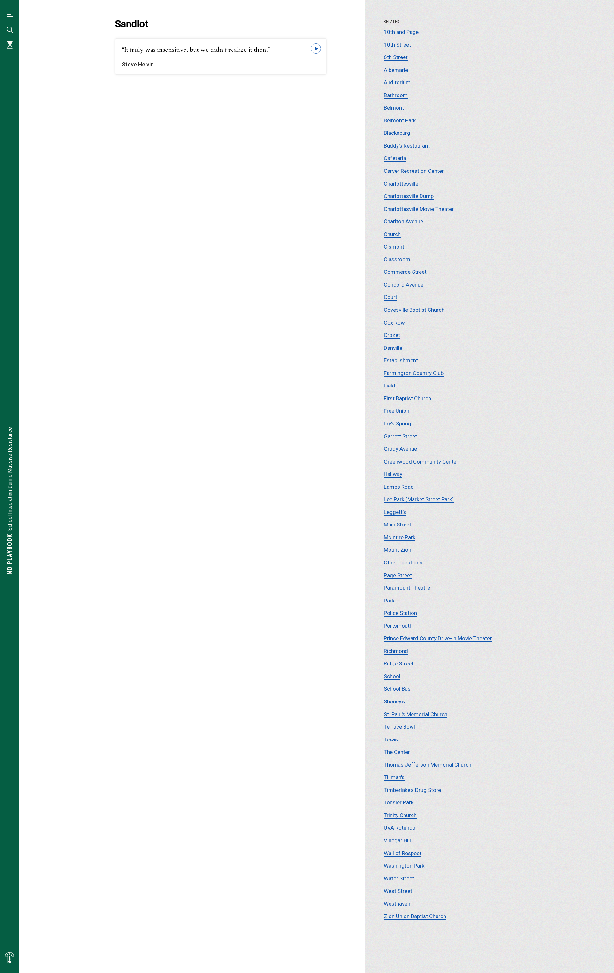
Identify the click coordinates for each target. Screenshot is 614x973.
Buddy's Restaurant (407, 145)
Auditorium (397, 82)
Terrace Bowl (399, 727)
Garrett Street (400, 436)
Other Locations (403, 562)
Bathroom (396, 95)
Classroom (397, 259)
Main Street (397, 524)
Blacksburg (397, 133)
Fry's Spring (397, 423)
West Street (398, 891)
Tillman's (394, 777)
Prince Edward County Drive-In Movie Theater (438, 638)
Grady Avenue (400, 449)
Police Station (400, 613)
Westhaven (397, 903)
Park (389, 600)
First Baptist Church (407, 398)
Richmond (396, 651)
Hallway (393, 474)
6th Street (396, 57)
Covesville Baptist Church (414, 310)
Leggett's (395, 512)
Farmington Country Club (414, 373)
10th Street (397, 45)
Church (392, 234)
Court (390, 297)
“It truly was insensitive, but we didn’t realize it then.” (196, 49)
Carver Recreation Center (414, 171)
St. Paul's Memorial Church (415, 714)
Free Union (396, 411)
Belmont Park (400, 120)
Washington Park (404, 865)
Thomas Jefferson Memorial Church (427, 765)
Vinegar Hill (397, 840)
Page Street (398, 575)
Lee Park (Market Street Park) (419, 499)
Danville (393, 348)
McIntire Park (399, 537)
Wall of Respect (402, 853)
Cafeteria (395, 158)
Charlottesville (401, 183)
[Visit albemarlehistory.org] (9, 957)
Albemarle (396, 70)
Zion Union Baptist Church (415, 916)
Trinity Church (400, 815)
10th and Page (401, 32)
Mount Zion (397, 550)
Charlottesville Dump (409, 196)
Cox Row (394, 322)
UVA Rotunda (399, 827)
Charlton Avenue (403, 221)
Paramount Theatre (407, 588)
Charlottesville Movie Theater (419, 209)
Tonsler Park (398, 802)
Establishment (401, 360)
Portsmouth (398, 626)
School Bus (397, 689)
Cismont (394, 246)
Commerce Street (405, 272)
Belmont (394, 107)
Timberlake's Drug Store (412, 790)
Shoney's (394, 701)
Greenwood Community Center (421, 461)
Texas (391, 739)
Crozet (392, 335)
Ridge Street (398, 663)
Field (389, 385)
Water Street (399, 878)
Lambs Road (399, 487)
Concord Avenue (403, 284)
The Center (397, 752)
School (392, 676)
